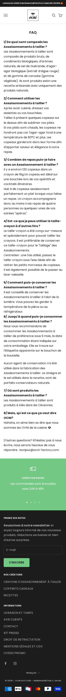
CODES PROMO (14, 653)
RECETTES (11, 595)
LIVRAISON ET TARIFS (18, 613)
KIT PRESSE (11, 633)
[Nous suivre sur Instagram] (15, 663)
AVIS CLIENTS (13, 619)
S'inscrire (16, 562)
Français (31, 672)
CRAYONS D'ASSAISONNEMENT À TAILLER (32, 582)
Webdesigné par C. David (47, 680)
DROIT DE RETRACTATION (22, 639)
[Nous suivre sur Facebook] (5, 663)
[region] (33, 481)
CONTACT (11, 626)
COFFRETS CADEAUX (18, 589)
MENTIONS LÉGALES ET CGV (23, 646)
